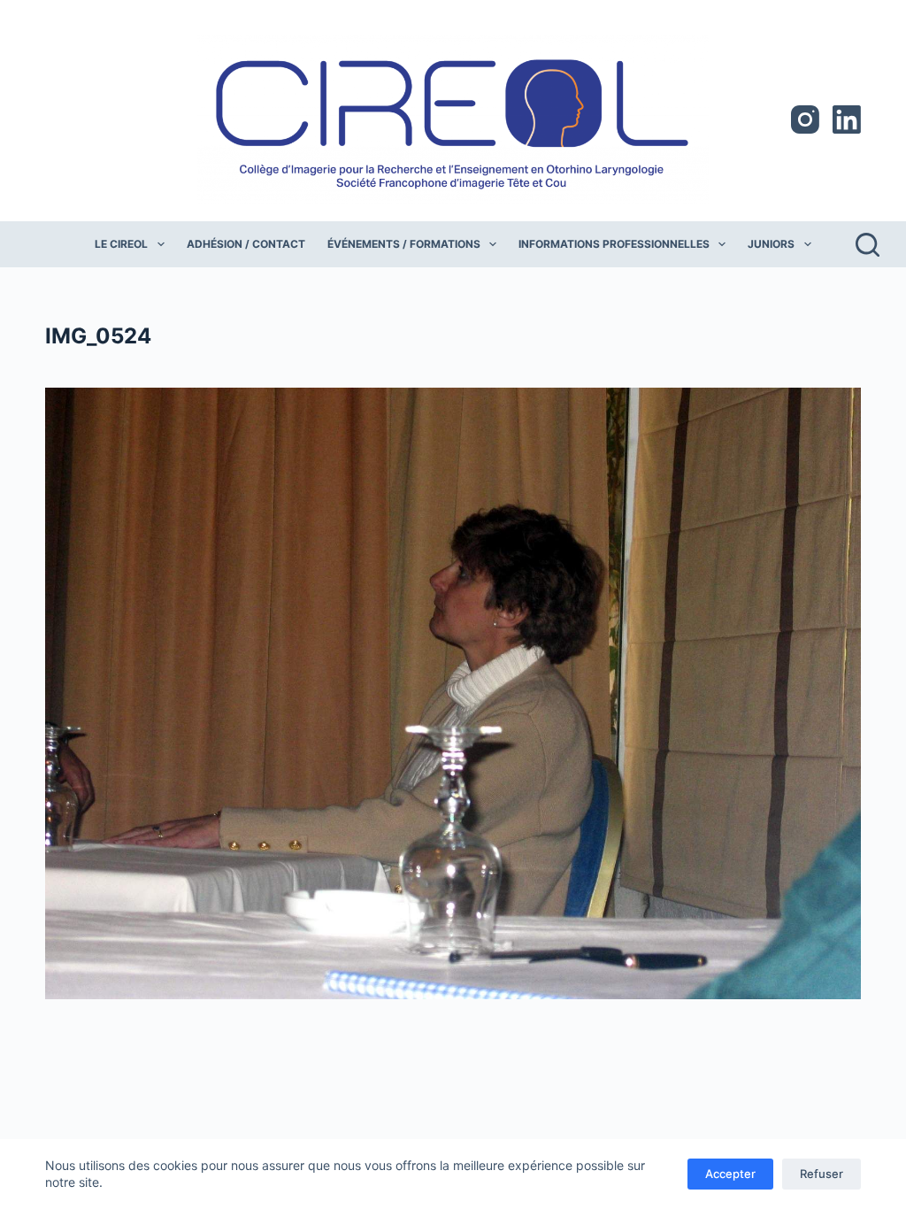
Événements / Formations (403, 243)
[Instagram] (805, 119)
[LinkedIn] (847, 119)
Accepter (730, 1174)
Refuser (821, 1174)
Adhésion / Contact (246, 243)
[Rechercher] (867, 245)
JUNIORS (771, 243)
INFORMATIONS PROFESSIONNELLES (614, 243)
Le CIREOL (121, 243)
